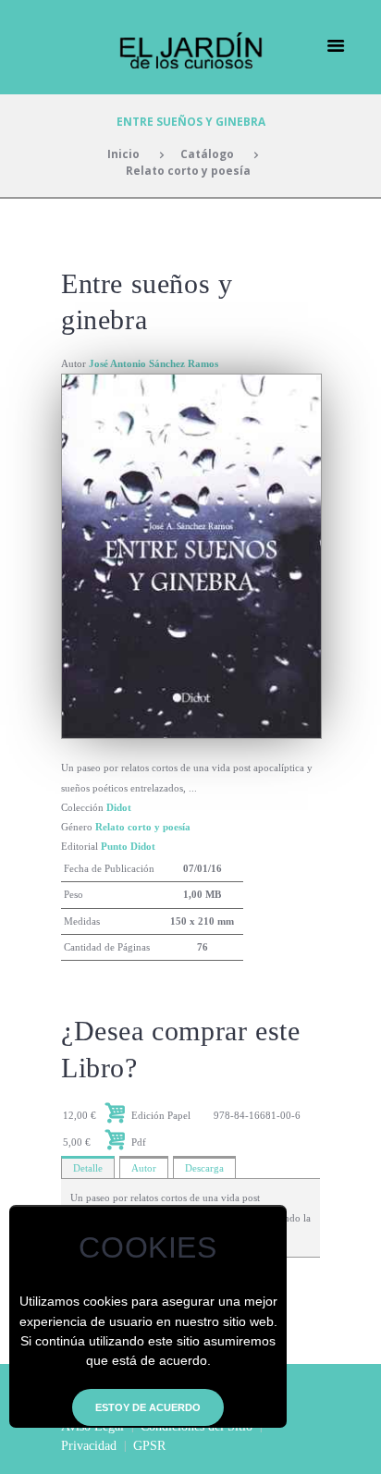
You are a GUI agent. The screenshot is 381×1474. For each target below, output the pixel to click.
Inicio (123, 153)
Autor (143, 1167)
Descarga (204, 1167)
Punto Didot (128, 846)
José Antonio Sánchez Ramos (153, 363)
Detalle (88, 1167)
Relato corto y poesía (188, 170)
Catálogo (207, 153)
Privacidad (89, 1446)
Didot (118, 807)
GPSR (149, 1446)
